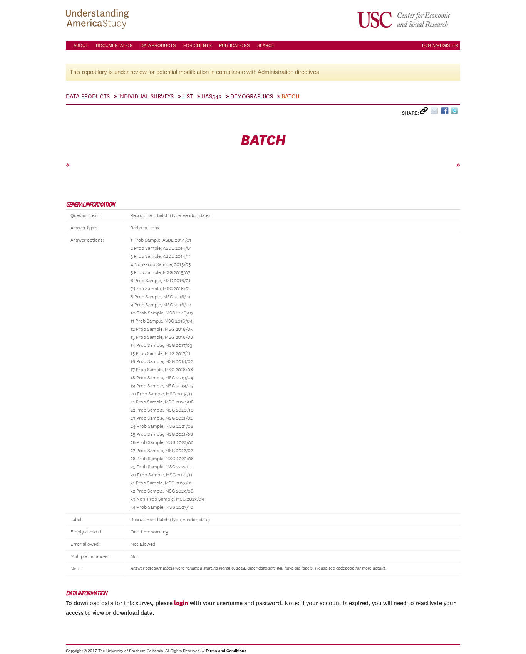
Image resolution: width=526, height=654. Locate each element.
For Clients (197, 45)
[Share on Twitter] (455, 112)
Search (266, 45)
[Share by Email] (436, 112)
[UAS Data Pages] (98, 19)
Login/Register (440, 45)
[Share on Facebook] (446, 112)
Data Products (158, 45)
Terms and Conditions (226, 651)
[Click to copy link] (425, 112)
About (81, 45)
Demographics (251, 96)
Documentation (114, 45)
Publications (234, 45)
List (187, 96)
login (181, 602)
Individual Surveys (146, 96)
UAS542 (211, 96)
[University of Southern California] (404, 19)
